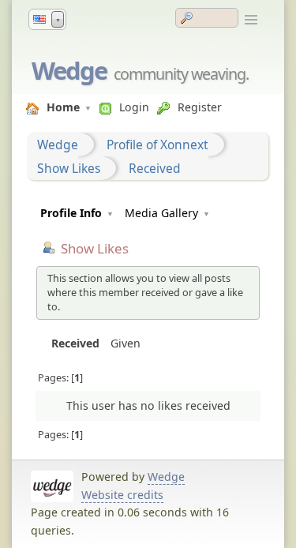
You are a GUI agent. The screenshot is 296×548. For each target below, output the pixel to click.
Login (134, 106)
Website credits (122, 494)
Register (200, 106)
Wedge (69, 70)
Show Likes (68, 168)
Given (126, 343)
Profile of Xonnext (157, 144)
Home (63, 106)
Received (155, 168)
